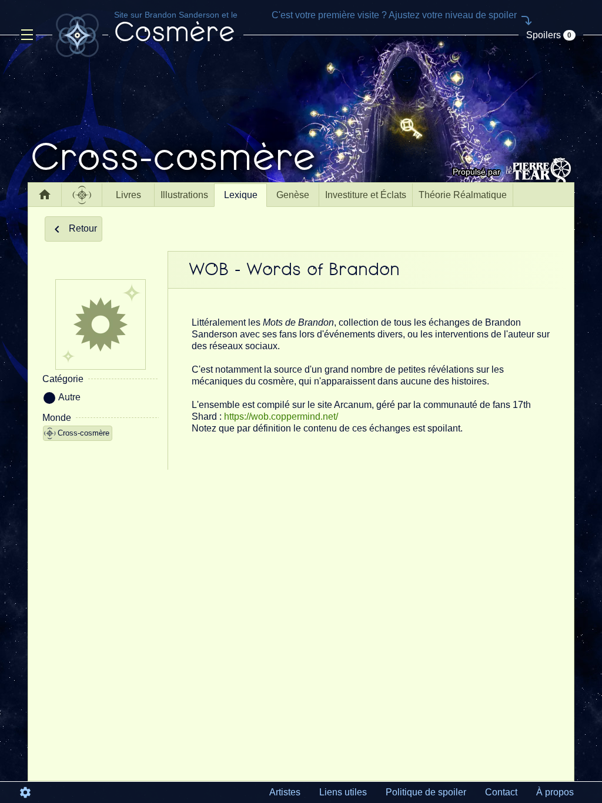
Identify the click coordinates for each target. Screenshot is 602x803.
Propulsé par (476, 171)
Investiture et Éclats (365, 195)
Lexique (240, 195)
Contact (501, 792)
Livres (128, 195)
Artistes (284, 792)
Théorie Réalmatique (463, 195)
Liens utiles (343, 792)
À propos (555, 792)
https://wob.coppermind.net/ (281, 416)
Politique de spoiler (426, 792)
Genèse (292, 195)
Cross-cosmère (83, 433)
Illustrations (184, 195)
